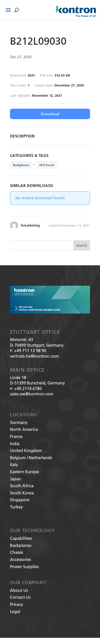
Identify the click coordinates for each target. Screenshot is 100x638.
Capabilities (21, 538)
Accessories (20, 559)
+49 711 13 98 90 (30, 350)
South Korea (22, 492)
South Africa (22, 485)
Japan (15, 478)
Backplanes (21, 165)
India (14, 443)
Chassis (16, 552)
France (16, 436)
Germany (18, 422)
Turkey (16, 506)
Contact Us (20, 597)
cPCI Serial (46, 165)
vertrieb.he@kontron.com (34, 356)
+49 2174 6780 (28, 388)
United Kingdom (26, 450)
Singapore (19, 499)
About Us (19, 590)
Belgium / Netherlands (31, 457)
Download (50, 113)
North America (24, 429)
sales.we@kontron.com (31, 393)
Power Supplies (24, 566)
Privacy (16, 604)
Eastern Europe (24, 471)
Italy (14, 464)
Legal (15, 611)
